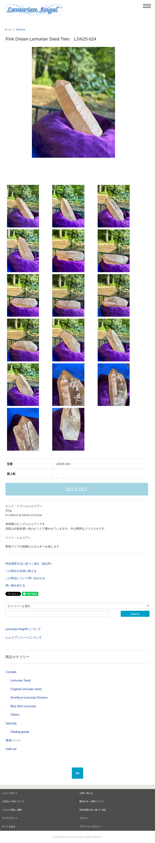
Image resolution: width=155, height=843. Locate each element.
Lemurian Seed (20, 680)
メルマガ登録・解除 (12, 810)
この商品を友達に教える (21, 570)
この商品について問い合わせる (25, 578)
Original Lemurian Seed (25, 689)
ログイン (84, 818)
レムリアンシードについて (23, 637)
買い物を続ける (15, 585)
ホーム (8, 29)
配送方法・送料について (92, 801)
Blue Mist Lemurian (23, 706)
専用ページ (13, 740)
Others (15, 714)
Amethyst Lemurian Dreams (29, 697)
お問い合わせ (86, 793)
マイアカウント (10, 818)
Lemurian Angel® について (23, 629)
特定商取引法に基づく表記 (93, 810)
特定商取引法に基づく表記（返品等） (29, 563)
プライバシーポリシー (91, 826)
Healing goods (19, 731)
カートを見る (8, 826)
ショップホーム (10, 793)
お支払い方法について (13, 801)
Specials (11, 723)
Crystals (11, 672)
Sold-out (20, 29)
